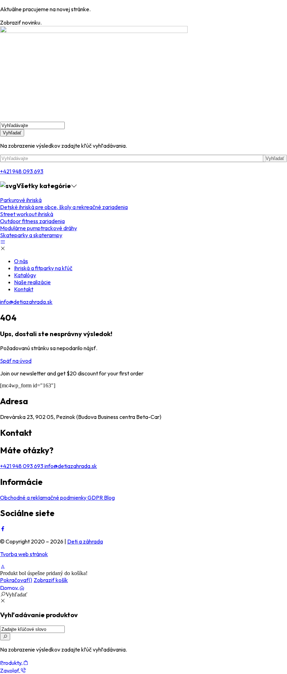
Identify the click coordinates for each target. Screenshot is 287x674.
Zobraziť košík (51, 579)
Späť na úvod (15, 360)
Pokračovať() (16, 579)
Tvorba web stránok (24, 554)
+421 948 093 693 (21, 171)
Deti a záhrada (85, 541)
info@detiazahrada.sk (26, 301)
